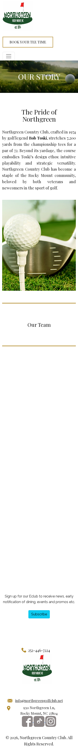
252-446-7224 (39, 650)
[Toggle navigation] (9, 56)
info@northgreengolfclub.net (39, 700)
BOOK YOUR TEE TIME (28, 42)
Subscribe (39, 614)
